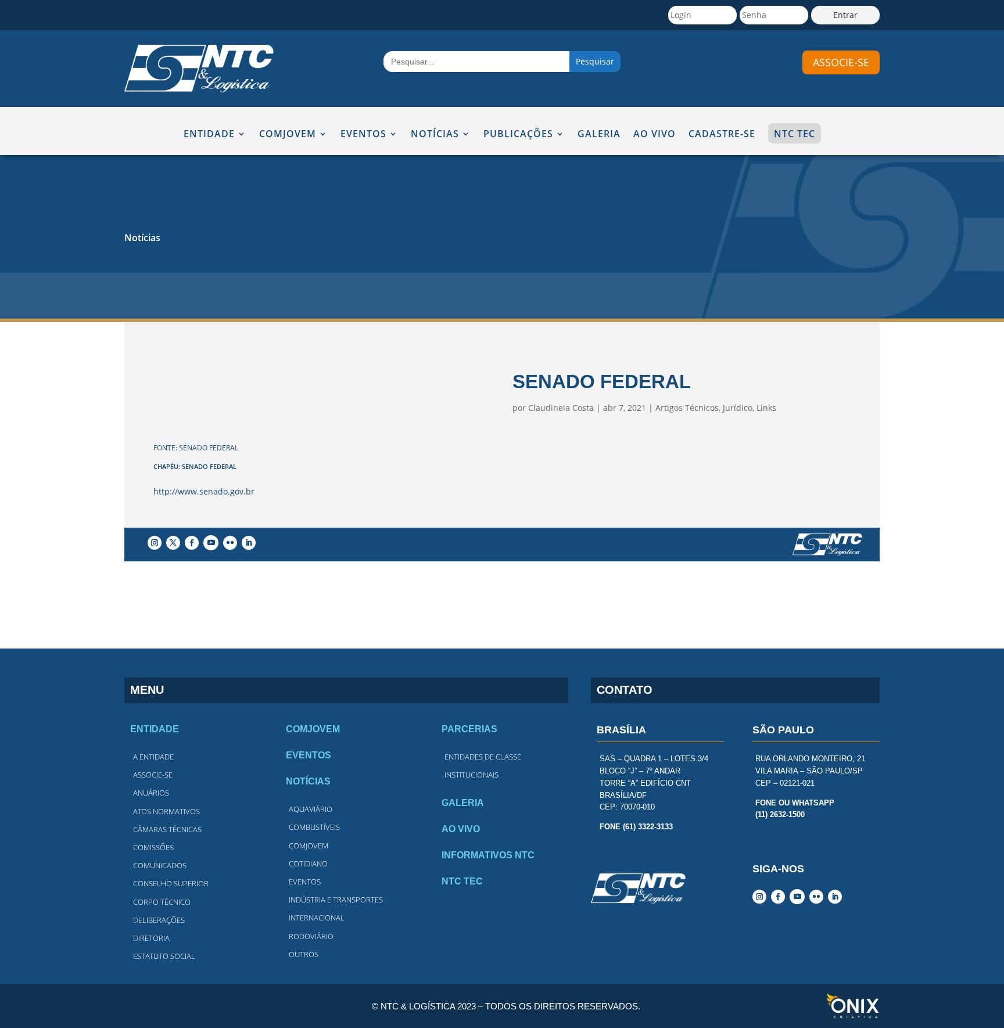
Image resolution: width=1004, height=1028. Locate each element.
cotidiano (308, 863)
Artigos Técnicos (687, 407)
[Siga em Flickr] (230, 543)
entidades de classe (482, 756)
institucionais (471, 774)
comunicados (160, 865)
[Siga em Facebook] (192, 543)
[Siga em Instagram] (155, 543)
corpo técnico (162, 902)
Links (766, 407)
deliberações (159, 920)
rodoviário (311, 936)
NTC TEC (794, 133)
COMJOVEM (287, 134)
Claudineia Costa (561, 407)
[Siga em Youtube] (210, 542)
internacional (317, 917)
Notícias (142, 237)
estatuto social (164, 956)
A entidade (153, 756)
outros (303, 954)
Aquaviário (310, 809)
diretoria (151, 938)
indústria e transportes (336, 899)
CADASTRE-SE (722, 134)
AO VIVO (654, 134)
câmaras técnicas (167, 829)
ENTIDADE (209, 134)
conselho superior (171, 883)
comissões (153, 847)
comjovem (308, 845)
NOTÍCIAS (435, 134)
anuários (151, 792)
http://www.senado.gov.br (203, 491)
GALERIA (599, 134)
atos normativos (166, 811)
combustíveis (314, 827)
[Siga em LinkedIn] (249, 543)
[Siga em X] (173, 543)
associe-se (841, 62)
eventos (305, 881)
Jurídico (737, 407)
